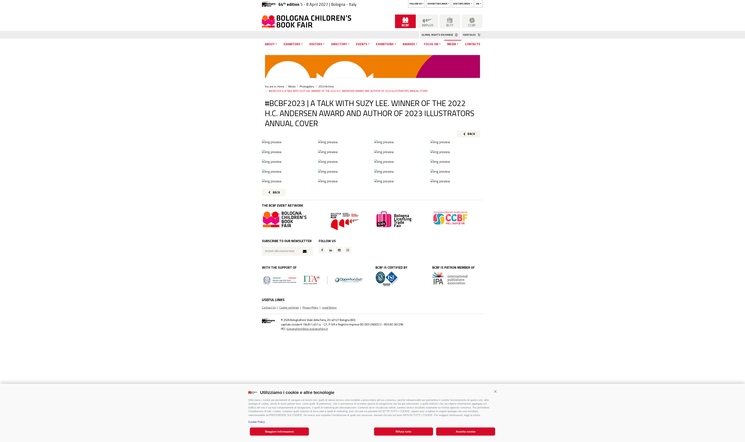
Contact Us (269, 307)
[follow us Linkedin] (330, 250)
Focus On (431, 44)
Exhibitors (292, 44)
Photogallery (307, 86)
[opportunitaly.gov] (313, 280)
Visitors (315, 44)
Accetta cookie (466, 431)
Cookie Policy (256, 421)
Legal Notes (329, 307)
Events (361, 44)
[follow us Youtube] (339, 250)
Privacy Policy (310, 307)
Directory (339, 44)
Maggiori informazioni (279, 431)
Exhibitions (385, 44)
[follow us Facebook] (322, 250)
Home (280, 86)
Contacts (472, 44)
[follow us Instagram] (347, 250)
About (270, 44)
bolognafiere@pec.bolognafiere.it (307, 329)
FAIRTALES (469, 35)
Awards (409, 44)
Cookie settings (289, 307)
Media (451, 44)
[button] (495, 391)
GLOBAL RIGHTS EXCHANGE (438, 35)
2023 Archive (326, 86)
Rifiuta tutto (403, 431)
